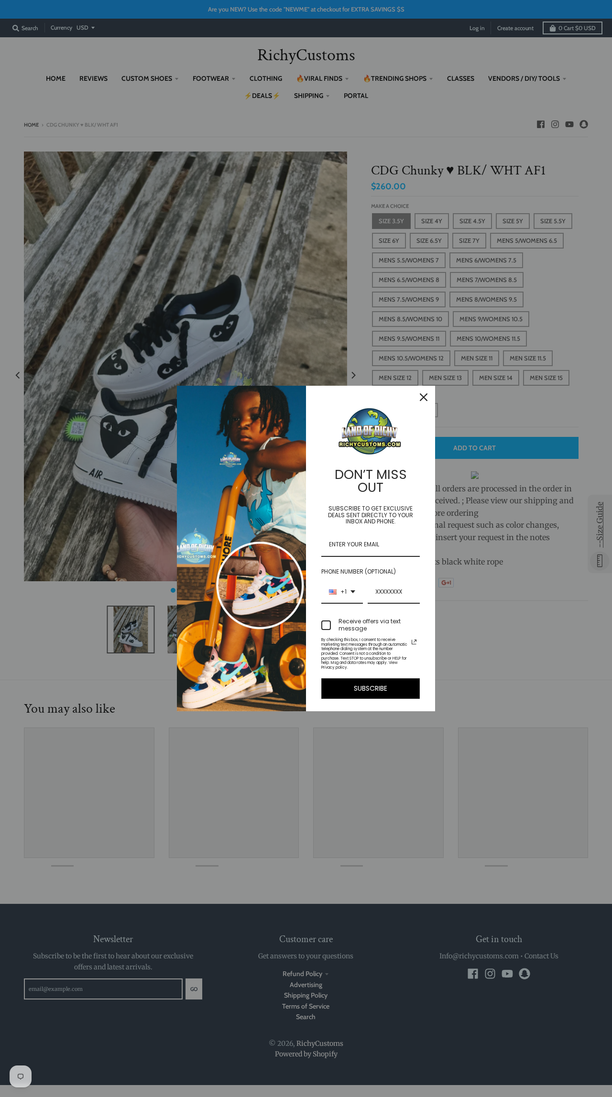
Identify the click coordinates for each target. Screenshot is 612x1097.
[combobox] (342, 592)
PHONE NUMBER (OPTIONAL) (358, 571)
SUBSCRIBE (370, 688)
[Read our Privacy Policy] (414, 642)
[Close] (423, 397)
